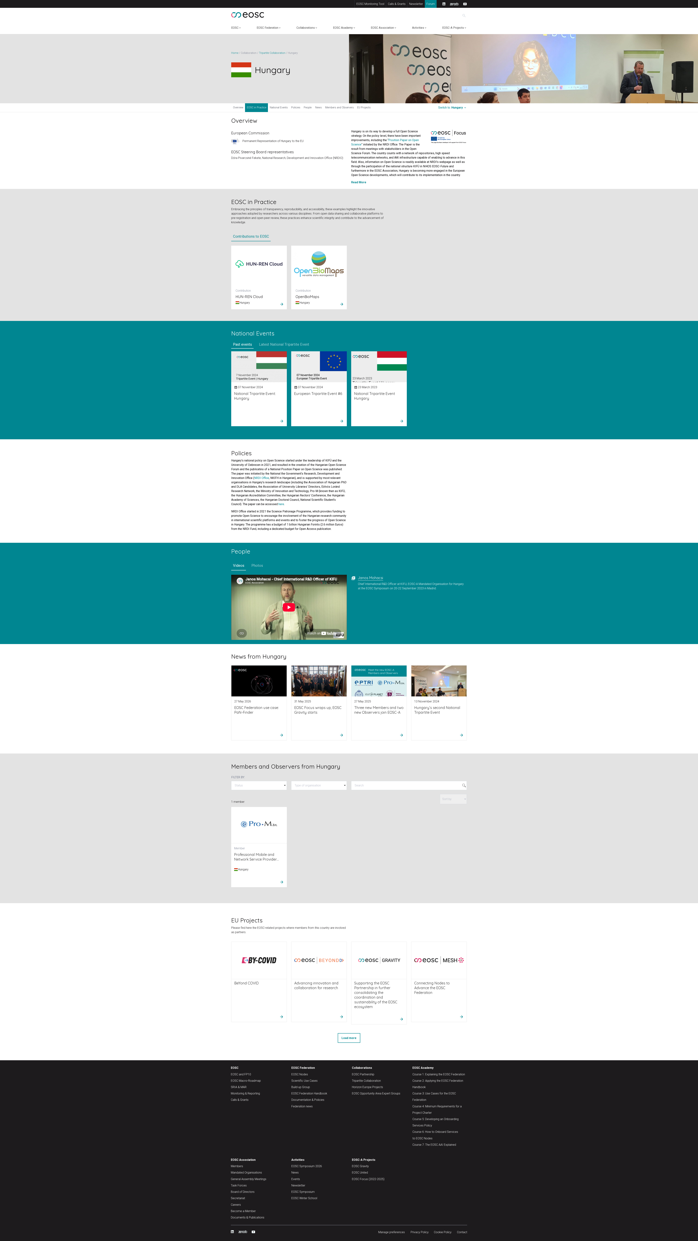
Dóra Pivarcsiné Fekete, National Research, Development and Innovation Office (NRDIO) (287, 158)
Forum (430, 4)
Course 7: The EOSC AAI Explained (434, 1144)
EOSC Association (382, 27)
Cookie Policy (443, 1232)
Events (295, 1179)
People (308, 107)
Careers (236, 1204)
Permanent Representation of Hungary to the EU (273, 141)
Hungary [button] (452, 107)
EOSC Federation (267, 27)
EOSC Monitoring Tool (370, 4)
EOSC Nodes (299, 1074)
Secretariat (238, 1198)
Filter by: (238, 777)
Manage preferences (391, 1232)
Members (237, 1166)
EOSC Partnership (363, 1074)
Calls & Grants (397, 4)
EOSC (234, 27)
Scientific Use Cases (304, 1080)
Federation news (302, 1106)
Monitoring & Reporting (245, 1093)
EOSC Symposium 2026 (306, 1166)
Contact (462, 1232)
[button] (259, 785)
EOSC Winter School (304, 1198)
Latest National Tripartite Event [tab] (284, 344)
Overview (238, 107)
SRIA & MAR (238, 1087)
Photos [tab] (257, 565)
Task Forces (239, 1185)
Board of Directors (242, 1192)
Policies (295, 107)
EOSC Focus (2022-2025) (368, 1179)
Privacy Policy (420, 1232)
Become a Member (243, 1211)
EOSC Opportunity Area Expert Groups (376, 1093)
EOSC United (360, 1172)
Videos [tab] (238, 565)
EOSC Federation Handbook (309, 1093)
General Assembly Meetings (248, 1179)
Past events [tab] (242, 344)
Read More (358, 182)
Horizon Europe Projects (367, 1087)
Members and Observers (339, 107)
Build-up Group (300, 1087)
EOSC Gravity (360, 1166)
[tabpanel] (349, 279)
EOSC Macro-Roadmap (246, 1080)
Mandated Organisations (246, 1172)
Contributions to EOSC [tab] (251, 236)
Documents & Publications (247, 1217)
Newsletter (416, 4)
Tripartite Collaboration (366, 1080)
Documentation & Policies (307, 1100)
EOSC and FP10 (241, 1074)
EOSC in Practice (256, 107)
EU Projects (364, 107)
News (318, 107)
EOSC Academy (343, 27)
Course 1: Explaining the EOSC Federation (438, 1074)
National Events (279, 107)
